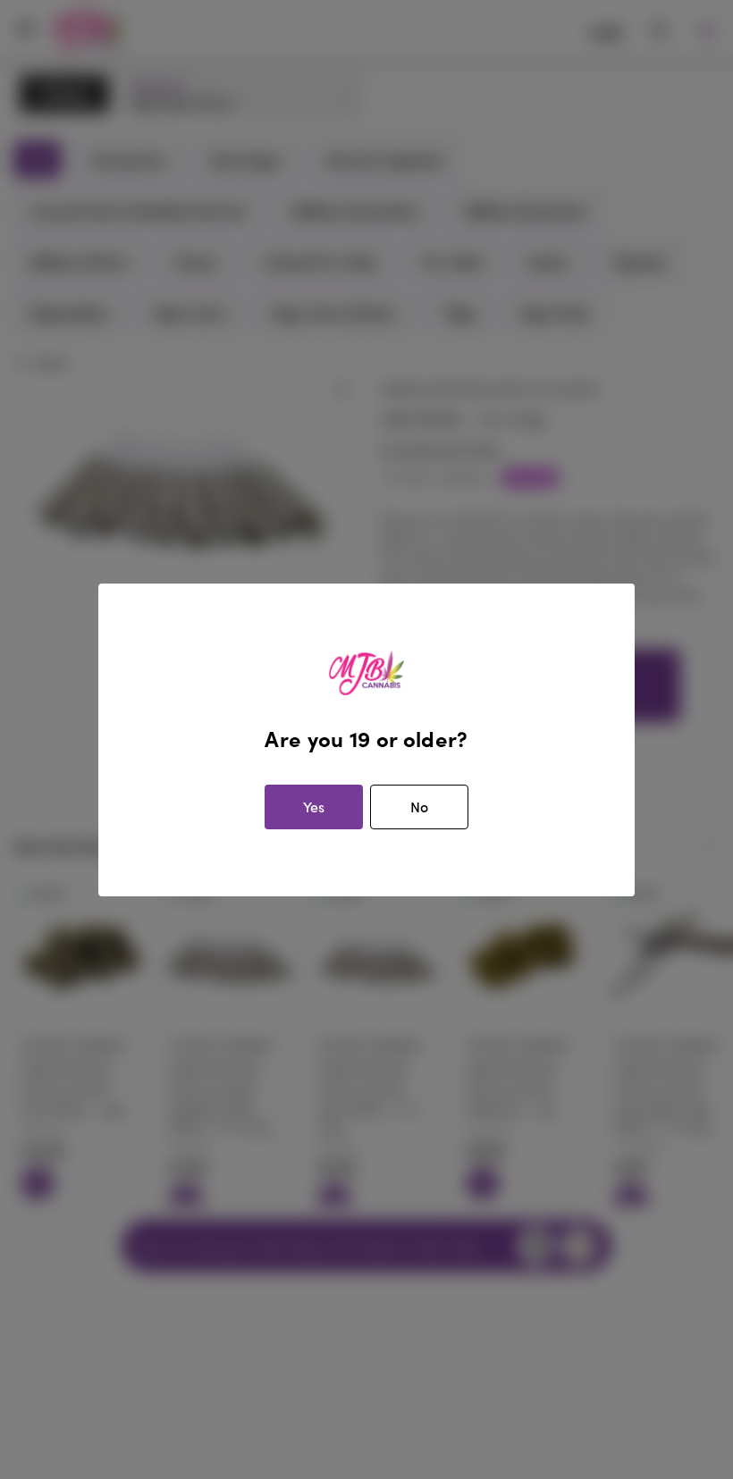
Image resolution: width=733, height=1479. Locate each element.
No (419, 806)
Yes (313, 806)
